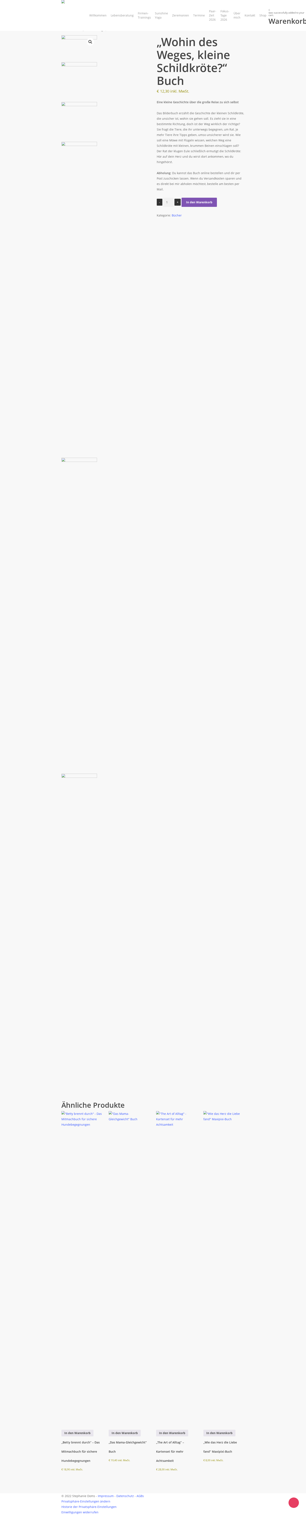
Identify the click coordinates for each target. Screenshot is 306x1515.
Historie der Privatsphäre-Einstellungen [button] (89, 1507)
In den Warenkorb (199, 202)
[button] (90, 42)
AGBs (140, 1496)
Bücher (177, 215)
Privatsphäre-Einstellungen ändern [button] (85, 1501)
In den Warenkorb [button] (77, 1433)
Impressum (106, 1496)
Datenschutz (125, 1496)
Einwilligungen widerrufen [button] (79, 1512)
